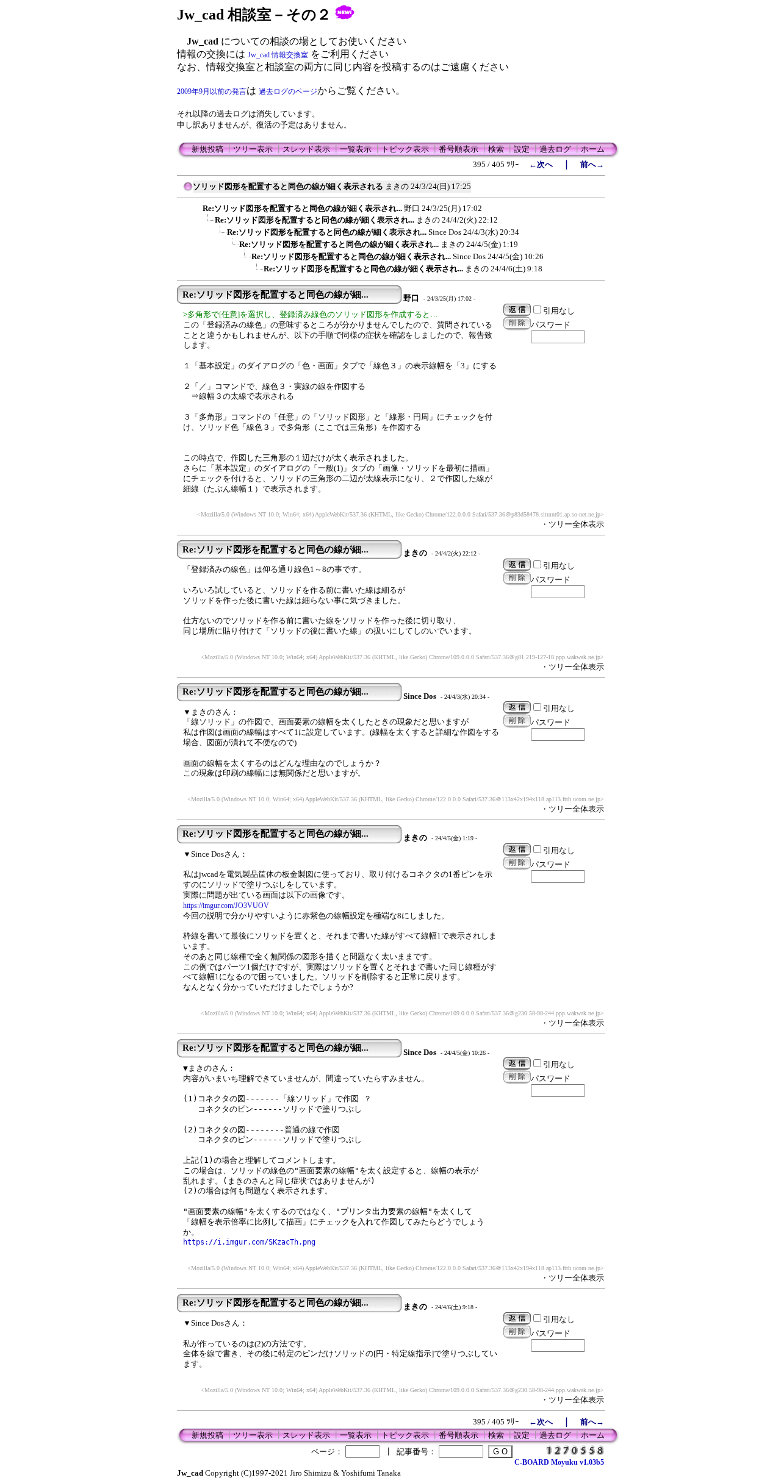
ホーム (593, 149)
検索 (496, 149)
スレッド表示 (306, 149)
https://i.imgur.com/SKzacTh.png (249, 1242)
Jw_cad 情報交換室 (278, 55)
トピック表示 (405, 149)
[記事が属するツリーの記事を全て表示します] (188, 190)
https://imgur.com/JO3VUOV (226, 905)
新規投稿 (207, 149)
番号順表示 (458, 149)
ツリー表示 (253, 149)
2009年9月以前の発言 (212, 91)
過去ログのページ (288, 91)
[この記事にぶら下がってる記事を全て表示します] (196, 206)
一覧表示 (356, 149)
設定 (522, 149)
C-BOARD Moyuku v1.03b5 (559, 1462)
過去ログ (555, 149)
